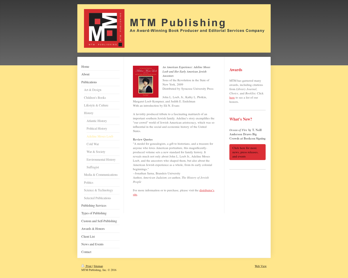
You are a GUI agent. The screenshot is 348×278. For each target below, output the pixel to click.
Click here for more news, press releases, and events (245, 152)
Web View (261, 266)
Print (88, 266)
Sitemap (98, 266)
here (232, 97)
